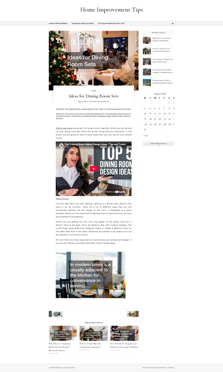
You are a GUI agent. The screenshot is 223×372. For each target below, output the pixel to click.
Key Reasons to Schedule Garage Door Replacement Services (162, 71)
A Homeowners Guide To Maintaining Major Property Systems (162, 81)
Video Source (62, 199)
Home (93, 91)
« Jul (145, 135)
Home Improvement (58, 23)
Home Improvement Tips (111, 9)
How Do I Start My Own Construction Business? (161, 50)
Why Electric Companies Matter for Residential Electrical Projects (60, 347)
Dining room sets (64, 128)
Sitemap (171, 368)
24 (145, 124)
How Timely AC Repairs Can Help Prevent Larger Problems (162, 60)
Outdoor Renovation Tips (111, 23)
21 (165, 119)
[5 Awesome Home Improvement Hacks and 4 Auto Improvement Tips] (54, 314)
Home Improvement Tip (100, 101)
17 (145, 119)
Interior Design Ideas (83, 23)
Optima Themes (69, 368)
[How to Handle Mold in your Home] (133, 314)
